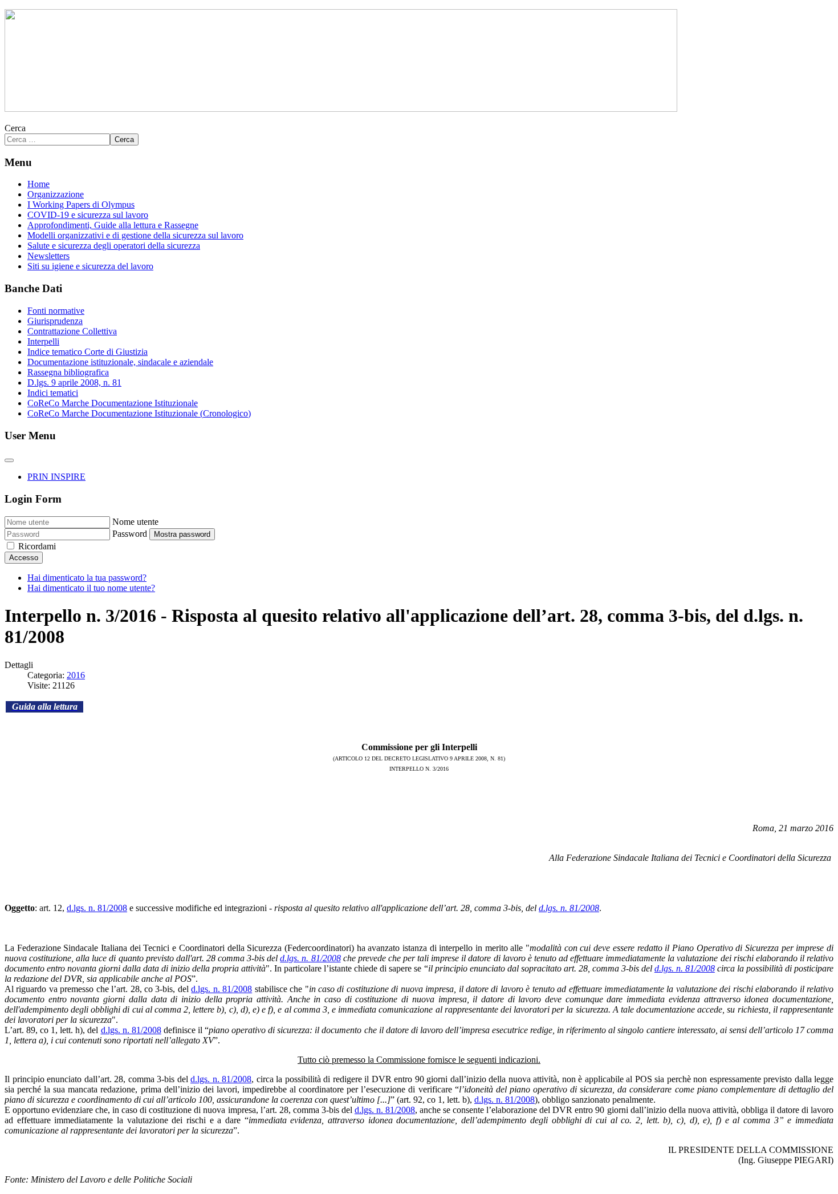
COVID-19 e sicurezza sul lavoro (87, 215)
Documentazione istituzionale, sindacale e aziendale (120, 362)
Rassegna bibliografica (68, 372)
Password (129, 534)
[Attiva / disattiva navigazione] (9, 460)
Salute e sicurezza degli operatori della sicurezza (113, 245)
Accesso (23, 557)
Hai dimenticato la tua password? (87, 577)
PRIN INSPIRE (56, 476)
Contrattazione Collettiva (72, 331)
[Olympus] (341, 109)
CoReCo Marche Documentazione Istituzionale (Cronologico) (139, 413)
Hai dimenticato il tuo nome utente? (91, 588)
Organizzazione (55, 194)
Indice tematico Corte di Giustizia (87, 352)
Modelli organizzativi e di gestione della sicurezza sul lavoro (135, 235)
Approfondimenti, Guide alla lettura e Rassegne (112, 225)
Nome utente (135, 522)
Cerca (15, 128)
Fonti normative (55, 310)
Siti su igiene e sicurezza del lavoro (90, 266)
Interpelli (43, 341)
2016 (76, 675)
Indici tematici (52, 393)
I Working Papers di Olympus (81, 204)
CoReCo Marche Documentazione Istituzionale (112, 403)
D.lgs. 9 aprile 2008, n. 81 (74, 382)
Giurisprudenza (55, 321)
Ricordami (37, 546)
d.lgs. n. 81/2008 (97, 908)
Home (38, 184)
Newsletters (48, 256)
